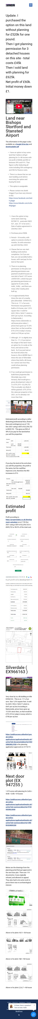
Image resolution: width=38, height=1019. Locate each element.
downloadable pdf (12, 147)
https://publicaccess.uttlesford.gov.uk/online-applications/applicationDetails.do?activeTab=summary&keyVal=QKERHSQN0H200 (19, 820)
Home (9, 1002)
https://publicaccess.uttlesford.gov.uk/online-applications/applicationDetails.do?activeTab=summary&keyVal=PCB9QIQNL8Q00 (19, 804)
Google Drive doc (22, 144)
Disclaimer (22, 1002)
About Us (15, 1002)
